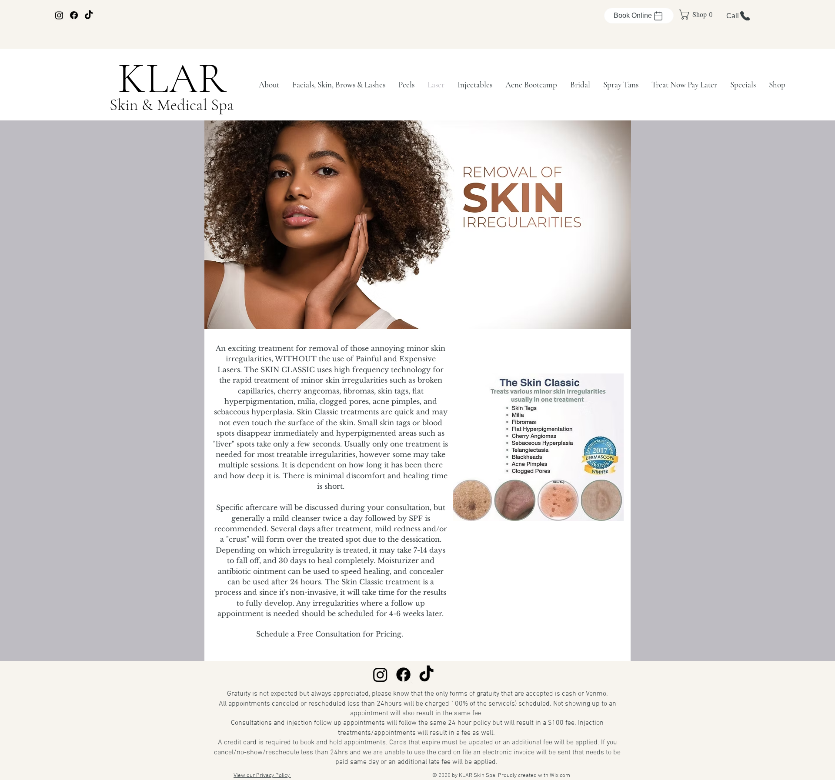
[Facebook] (74, 15)
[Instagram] (59, 15)
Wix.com (560, 775)
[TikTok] (89, 15)
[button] (269, 84)
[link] (692, 15)
